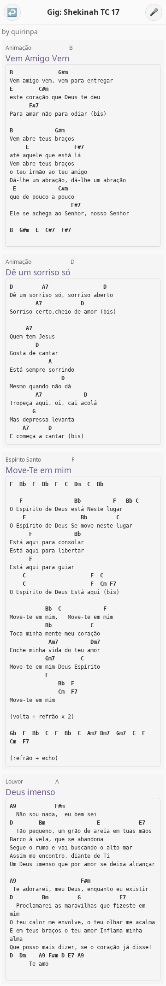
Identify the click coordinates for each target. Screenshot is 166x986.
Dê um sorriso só (38, 272)
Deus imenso (30, 791)
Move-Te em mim (38, 469)
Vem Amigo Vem (37, 58)
